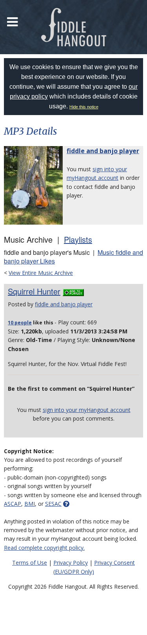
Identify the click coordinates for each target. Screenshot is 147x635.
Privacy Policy (70, 562)
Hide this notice (83, 106)
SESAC (53, 503)
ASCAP (12, 503)
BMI (29, 503)
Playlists (78, 239)
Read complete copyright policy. (44, 547)
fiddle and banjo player (103, 150)
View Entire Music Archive (41, 272)
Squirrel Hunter (34, 291)
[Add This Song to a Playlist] (73, 291)
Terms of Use (29, 562)
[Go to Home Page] (74, 27)
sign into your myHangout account (87, 410)
